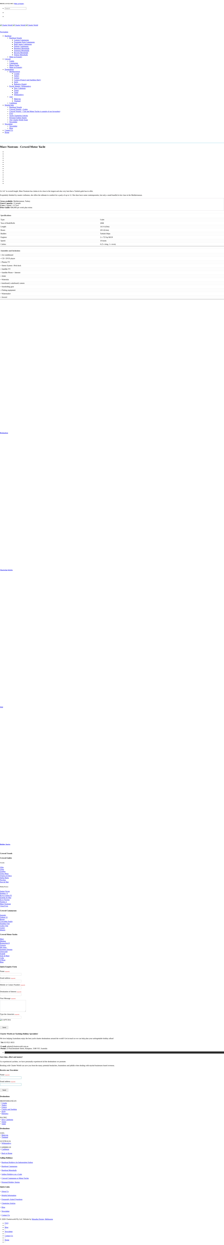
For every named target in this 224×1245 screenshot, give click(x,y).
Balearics (5, 1114)
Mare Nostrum (5, 904)
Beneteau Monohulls (21, 48)
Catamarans (13, 63)
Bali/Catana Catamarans (23, 44)
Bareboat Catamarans (9, 1166)
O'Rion (2, 960)
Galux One (4, 926)
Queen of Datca (6, 876)
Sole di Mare (4, 956)
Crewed (7, 59)
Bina (2, 962)
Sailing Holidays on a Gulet (12, 1174)
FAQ (11, 113)
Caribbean (13, 103)
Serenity (3, 915)
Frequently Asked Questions (12, 1199)
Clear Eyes (4, 906)
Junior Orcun (5, 891)
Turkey (16, 76)
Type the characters (9, 1014)
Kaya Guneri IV (6, 895)
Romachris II (5, 943)
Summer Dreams (6, 949)
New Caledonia (20, 88)
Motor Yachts (14, 65)
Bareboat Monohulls (9, 1170)
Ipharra (2, 930)
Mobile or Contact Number (12, 985)
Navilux (3, 880)
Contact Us (9, 130)
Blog (11, 128)
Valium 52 (4, 917)
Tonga (16, 90)
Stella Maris (4, 878)
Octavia (3, 945)
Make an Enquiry (19, 3)
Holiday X (4, 893)
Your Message (8, 998)
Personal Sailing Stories (18, 118)
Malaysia (17, 99)
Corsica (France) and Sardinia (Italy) (27, 80)
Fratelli (2, 954)
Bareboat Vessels (15, 38)
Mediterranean (14, 72)
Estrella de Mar (5, 898)
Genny (2, 928)
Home (7, 132)
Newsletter (13, 122)
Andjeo (2, 871)
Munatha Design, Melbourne (42, 1219)
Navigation (4, 32)
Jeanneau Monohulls (21, 51)
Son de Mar (4, 882)
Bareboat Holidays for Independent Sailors (17, 1162)
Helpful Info (9, 105)
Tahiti (16, 93)
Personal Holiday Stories (11, 1182)
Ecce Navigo (5, 900)
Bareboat (8, 36)
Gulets (11, 61)
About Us (5, 1191)
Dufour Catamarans (21, 46)
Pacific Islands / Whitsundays (20, 86)
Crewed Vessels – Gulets (18, 109)
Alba (2, 867)
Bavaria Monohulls (21, 53)
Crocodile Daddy (6, 921)
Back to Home (7, 1153)
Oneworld (3, 952)
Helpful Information (9, 1195)
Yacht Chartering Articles (18, 116)
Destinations (9, 69)
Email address (7, 978)
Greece (16, 78)
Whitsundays (19, 95)
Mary (2, 939)
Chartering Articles (8, 1203)
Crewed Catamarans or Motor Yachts (15, 1178)
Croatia (16, 74)
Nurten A (3, 902)
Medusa (3, 941)
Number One (5, 924)
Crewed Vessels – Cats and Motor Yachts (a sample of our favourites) (34, 111)
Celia (2, 958)
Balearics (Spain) (20, 84)
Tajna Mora (4, 874)
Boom (2, 919)
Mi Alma (3, 947)
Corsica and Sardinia (9, 1109)
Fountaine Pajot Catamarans (24, 42)
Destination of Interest (10, 992)
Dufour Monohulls (21, 55)
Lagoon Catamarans (21, 40)
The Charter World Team (18, 120)
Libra (2, 869)
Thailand (17, 101)
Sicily (16, 82)
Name (4, 971)
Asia (11, 97)
